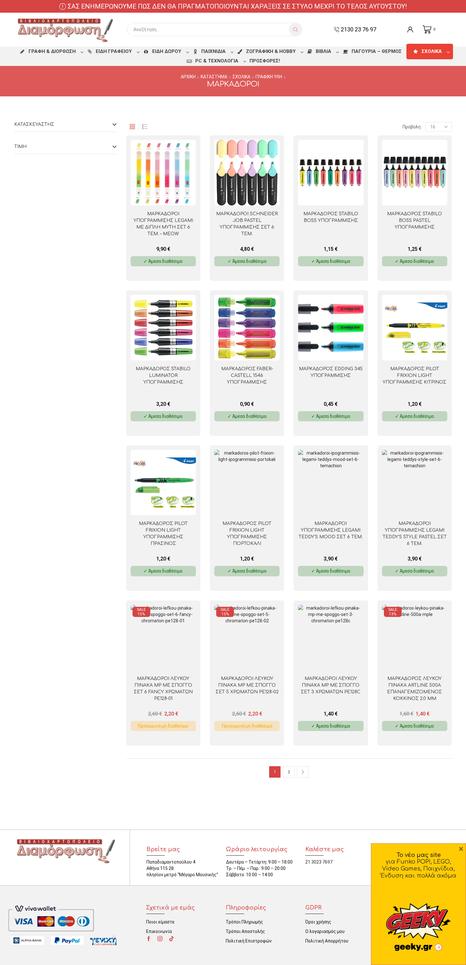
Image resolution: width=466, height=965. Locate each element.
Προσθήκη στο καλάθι (176, 195)
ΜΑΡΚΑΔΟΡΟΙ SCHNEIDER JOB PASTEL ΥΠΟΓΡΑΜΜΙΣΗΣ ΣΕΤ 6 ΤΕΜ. (247, 223)
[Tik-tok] (171, 938)
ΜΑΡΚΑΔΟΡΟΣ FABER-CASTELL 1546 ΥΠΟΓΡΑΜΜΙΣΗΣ (247, 375)
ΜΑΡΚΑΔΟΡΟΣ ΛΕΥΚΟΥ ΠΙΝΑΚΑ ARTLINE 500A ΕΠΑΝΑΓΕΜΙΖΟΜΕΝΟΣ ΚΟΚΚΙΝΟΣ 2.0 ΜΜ (414, 688)
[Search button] (295, 29)
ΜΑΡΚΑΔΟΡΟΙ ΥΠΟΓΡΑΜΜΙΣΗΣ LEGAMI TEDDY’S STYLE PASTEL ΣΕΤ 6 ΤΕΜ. (415, 533)
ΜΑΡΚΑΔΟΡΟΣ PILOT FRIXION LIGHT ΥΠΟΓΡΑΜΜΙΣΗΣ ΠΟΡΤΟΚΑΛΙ (247, 533)
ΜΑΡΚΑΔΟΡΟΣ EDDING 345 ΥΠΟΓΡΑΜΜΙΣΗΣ (331, 372)
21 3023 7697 (319, 862)
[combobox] (209, 29)
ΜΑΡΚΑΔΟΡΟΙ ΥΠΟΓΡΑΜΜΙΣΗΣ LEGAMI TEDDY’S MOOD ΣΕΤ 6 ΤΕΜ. (331, 530)
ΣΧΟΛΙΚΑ (241, 76)
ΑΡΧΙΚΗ (188, 76)
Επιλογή (344, 195)
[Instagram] (160, 938)
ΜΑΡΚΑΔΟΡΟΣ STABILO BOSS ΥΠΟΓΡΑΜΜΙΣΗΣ (330, 217)
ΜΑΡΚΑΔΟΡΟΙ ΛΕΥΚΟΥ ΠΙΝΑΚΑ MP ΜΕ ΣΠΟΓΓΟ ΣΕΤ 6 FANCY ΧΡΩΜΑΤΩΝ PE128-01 (163, 688)
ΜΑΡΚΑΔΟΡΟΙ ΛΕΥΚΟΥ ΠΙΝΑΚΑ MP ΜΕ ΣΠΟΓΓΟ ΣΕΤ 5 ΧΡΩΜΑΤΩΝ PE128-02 (247, 685)
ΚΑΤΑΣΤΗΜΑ (214, 76)
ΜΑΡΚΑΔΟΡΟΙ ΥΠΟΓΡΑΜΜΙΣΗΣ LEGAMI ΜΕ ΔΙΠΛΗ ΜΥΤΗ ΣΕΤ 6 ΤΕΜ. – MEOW (163, 223)
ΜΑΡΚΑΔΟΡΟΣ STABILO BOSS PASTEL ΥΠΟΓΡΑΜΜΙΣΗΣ (414, 220)
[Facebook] (148, 938)
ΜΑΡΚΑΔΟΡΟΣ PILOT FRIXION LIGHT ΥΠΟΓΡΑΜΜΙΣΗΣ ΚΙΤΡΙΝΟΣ (414, 375)
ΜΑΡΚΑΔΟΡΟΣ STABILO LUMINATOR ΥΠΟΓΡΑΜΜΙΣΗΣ (163, 375)
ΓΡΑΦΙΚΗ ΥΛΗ (269, 76)
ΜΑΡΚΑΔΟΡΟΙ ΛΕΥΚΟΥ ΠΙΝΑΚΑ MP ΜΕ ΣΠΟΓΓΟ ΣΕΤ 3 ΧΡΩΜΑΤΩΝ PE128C (330, 685)
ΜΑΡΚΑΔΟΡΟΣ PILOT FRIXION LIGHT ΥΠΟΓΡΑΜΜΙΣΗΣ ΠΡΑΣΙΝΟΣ (163, 533)
